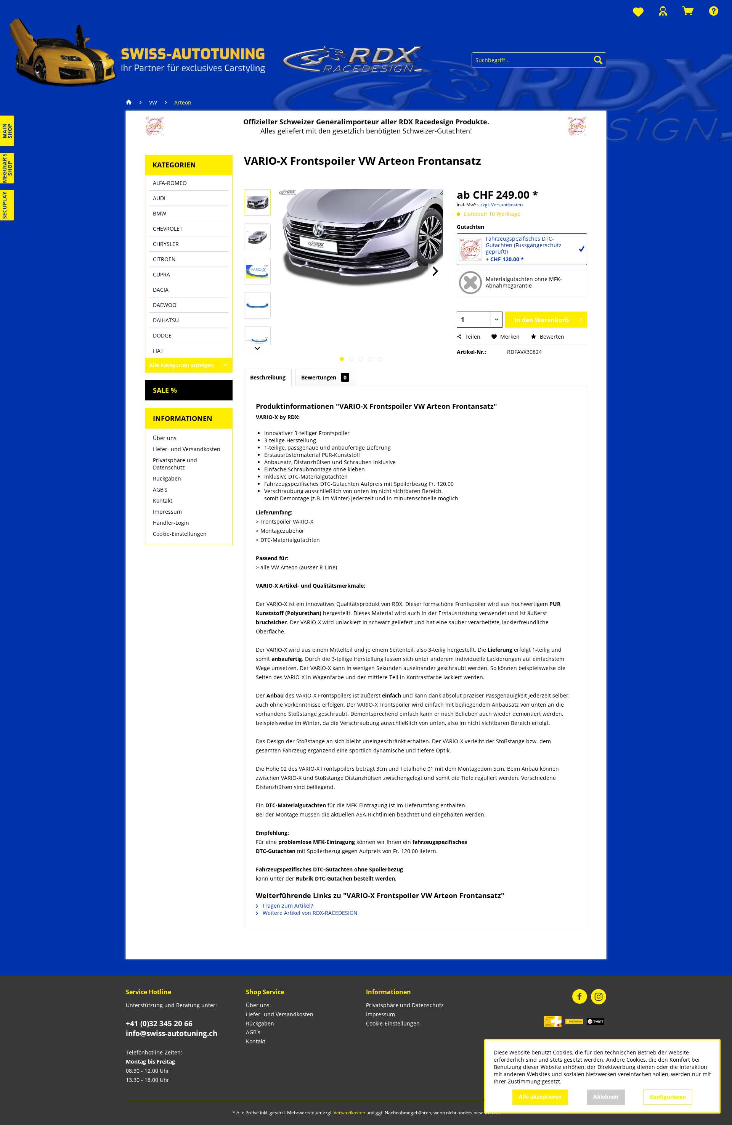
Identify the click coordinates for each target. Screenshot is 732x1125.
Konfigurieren (668, 1097)
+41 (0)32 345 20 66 (159, 1024)
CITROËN (164, 259)
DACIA (161, 289)
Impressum (167, 511)
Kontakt (162, 500)
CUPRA (161, 274)
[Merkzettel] (638, 12)
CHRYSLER (166, 244)
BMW (159, 213)
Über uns (165, 438)
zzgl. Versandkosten (501, 204)
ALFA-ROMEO (170, 182)
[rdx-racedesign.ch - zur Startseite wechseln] (217, 51)
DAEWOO (165, 305)
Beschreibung (268, 377)
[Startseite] (131, 102)
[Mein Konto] (663, 11)
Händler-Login (171, 522)
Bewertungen (324, 377)
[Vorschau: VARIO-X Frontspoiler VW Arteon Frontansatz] (257, 202)
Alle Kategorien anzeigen (181, 365)
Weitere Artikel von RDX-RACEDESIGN (309, 912)
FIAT (158, 350)
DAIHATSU (166, 320)
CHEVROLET (168, 228)
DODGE (162, 335)
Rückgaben (167, 478)
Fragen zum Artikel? (287, 905)
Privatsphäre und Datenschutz (175, 463)
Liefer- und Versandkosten (186, 449)
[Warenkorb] (688, 11)
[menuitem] (638, 12)
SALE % (165, 390)
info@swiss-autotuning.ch (171, 1033)
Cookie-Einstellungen (180, 533)
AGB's (160, 489)
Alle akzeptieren (540, 1096)
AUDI (159, 198)
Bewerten (551, 336)
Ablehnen (605, 1096)
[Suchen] (598, 60)
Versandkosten (349, 1112)
